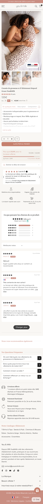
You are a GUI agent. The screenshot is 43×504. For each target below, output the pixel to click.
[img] (7, 253)
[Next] (39, 107)
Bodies (35, 433)
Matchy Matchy (26, 433)
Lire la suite (7, 130)
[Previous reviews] (3, 177)
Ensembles (16, 436)
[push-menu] (3, 6)
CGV (8, 501)
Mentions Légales (17, 501)
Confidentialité (31, 501)
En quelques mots (9, 106)
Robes (4, 433)
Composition (32, 106)
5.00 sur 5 (26, 219)
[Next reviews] (39, 177)
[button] (6, 94)
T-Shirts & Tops (7, 429)
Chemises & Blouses (33, 429)
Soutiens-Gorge (13, 433)
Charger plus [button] (21, 327)
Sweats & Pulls (19, 429)
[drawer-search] (36, 6)
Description (22, 106)
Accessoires (6, 436)
